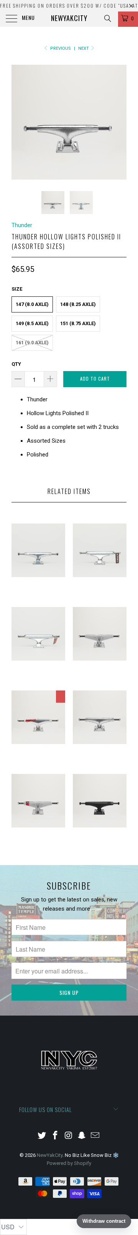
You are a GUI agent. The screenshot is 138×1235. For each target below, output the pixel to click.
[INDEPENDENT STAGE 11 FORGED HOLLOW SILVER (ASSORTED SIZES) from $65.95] (38, 678)
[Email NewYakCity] (95, 1136)
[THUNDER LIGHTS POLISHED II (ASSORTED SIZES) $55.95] (100, 762)
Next (84, 48)
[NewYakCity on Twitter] (42, 1136)
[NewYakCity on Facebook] (55, 1136)
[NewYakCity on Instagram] (68, 1136)
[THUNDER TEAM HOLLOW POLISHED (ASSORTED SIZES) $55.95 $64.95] (38, 762)
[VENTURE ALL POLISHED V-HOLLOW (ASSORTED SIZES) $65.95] (38, 845)
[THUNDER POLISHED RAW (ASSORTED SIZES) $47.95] (38, 595)
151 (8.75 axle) (78, 323)
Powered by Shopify (69, 1163)
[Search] (107, 18)
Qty (16, 364)
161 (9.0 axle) (32, 342)
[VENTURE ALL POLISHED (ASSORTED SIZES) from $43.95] (100, 678)
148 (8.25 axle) (78, 304)
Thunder (22, 225)
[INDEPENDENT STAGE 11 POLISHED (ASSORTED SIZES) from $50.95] (100, 595)
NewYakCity (69, 18)
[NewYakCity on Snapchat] (82, 1136)
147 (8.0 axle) (32, 304)
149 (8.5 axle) (32, 323)
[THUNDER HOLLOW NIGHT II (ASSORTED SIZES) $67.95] (100, 845)
